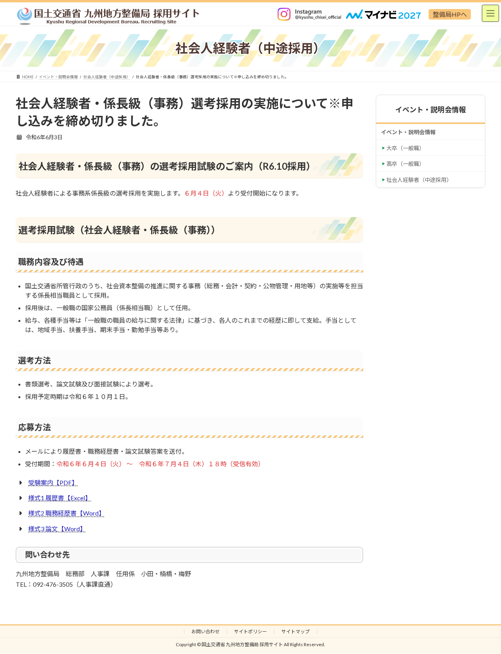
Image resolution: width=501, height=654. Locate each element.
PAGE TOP (481, 627)
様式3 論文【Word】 (57, 528)
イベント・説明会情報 (408, 132)
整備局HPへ (450, 14)
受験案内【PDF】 (53, 482)
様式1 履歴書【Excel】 (59, 497)
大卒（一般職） (405, 148)
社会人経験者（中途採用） (419, 179)
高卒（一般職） (405, 163)
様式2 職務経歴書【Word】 (66, 513)
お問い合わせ (205, 631)
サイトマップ (295, 631)
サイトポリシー (250, 631)
